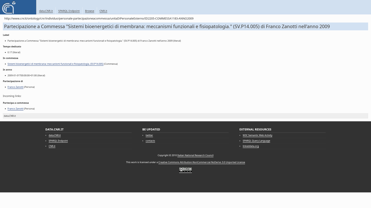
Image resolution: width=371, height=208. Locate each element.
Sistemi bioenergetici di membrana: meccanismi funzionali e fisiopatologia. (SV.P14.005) (55, 63)
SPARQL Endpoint (69, 11)
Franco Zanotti (15, 87)
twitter (149, 135)
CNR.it (103, 11)
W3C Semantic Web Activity (257, 135)
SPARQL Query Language (256, 140)
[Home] (18, 7)
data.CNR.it (46, 11)
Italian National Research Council (195, 155)
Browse (89, 11)
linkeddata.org (251, 146)
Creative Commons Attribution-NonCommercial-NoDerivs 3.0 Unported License (201, 162)
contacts (150, 140)
